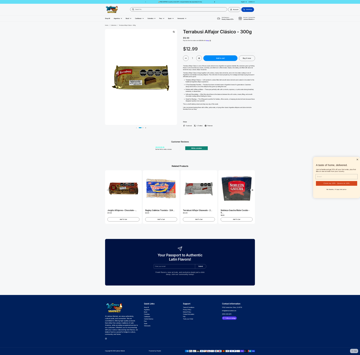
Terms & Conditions (188, 307)
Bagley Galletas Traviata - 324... (160, 210)
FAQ (184, 316)
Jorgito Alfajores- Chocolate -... (122, 210)
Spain (145, 323)
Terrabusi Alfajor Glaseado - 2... (197, 210)
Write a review (196, 148)
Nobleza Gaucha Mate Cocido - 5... (235, 211)
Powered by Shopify (155, 351)
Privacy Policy (187, 309)
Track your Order (188, 319)
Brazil (145, 312)
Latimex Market (120, 351)
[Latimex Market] (112, 9)
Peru (145, 321)
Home (106, 25)
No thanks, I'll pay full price (336, 189)
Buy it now (247, 58)
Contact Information (188, 314)
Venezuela (147, 326)
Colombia (147, 314)
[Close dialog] (357, 159)
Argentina (147, 309)
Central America (148, 319)
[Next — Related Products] (252, 190)
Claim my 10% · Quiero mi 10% (337, 183)
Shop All (146, 307)
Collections (113, 25)
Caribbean (147, 316)
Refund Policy (187, 312)
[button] (247, 9)
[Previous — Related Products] (108, 190)
